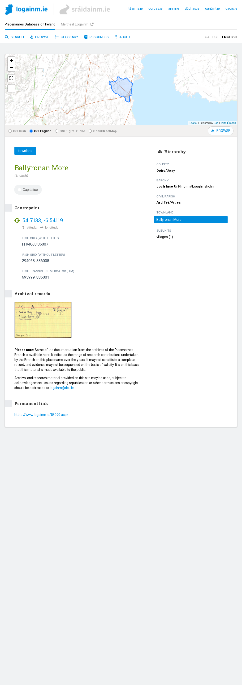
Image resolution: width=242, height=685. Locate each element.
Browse (41, 37)
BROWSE (223, 131)
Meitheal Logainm (75, 24)
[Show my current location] (11, 88)
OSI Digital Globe (72, 131)
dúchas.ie (192, 8)
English (229, 37)
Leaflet (193, 123)
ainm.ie (173, 8)
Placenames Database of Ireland (30, 24)
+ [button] (11, 60)
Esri (216, 123)
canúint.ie (212, 8)
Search (17, 37)
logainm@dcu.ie (62, 388)
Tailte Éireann (228, 123)
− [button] (11, 68)
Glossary (69, 37)
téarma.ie (135, 8)
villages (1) (164, 237)
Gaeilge (212, 37)
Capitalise (30, 190)
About (124, 37)
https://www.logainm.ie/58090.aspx (41, 415)
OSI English (43, 131)
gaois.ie (231, 8)
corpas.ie (155, 8)
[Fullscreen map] (11, 78)
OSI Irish (19, 131)
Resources (99, 37)
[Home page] (26, 10)
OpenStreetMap (105, 131)
